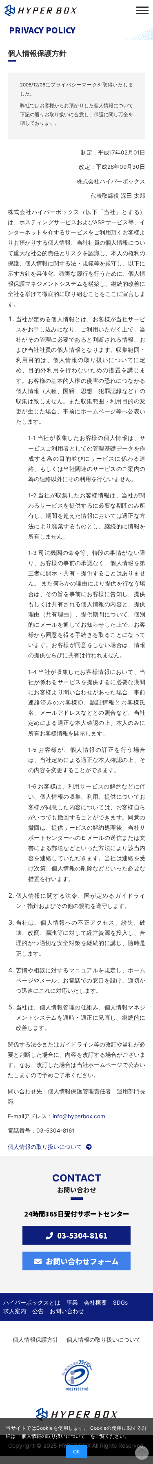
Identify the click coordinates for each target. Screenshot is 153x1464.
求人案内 (14, 1311)
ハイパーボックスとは (31, 1302)
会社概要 (95, 1302)
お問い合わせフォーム (82, 1261)
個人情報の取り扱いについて (45, 1147)
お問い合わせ (67, 1311)
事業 (72, 1302)
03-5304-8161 (82, 1235)
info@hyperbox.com (79, 1116)
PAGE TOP (142, 1453)
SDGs (120, 1302)
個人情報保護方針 (35, 1339)
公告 (38, 1311)
